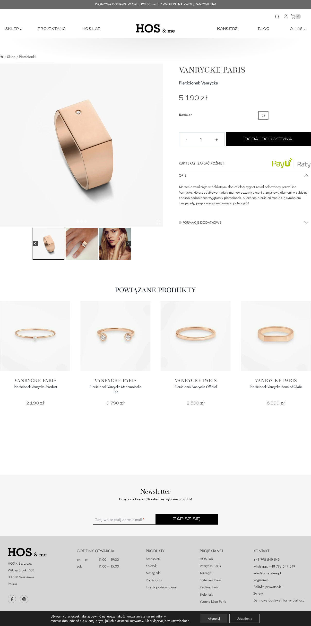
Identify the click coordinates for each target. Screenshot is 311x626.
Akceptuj (214, 618)
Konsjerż (227, 29)
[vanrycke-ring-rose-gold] (81, 145)
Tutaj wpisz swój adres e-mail (120, 519)
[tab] (78, 221)
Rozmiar (185, 114)
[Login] (285, 16)
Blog (263, 29)
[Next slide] (128, 243)
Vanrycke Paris (212, 69)
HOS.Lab (91, 29)
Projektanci (52, 29)
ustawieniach (180, 620)
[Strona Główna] (2, 56)
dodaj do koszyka (268, 139)
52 (263, 115)
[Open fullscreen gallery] (158, 222)
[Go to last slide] (35, 243)
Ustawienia (244, 618)
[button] (48, 244)
